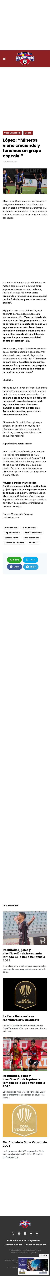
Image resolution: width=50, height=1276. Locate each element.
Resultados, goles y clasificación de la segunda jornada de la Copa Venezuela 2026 (24, 955)
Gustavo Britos (11, 537)
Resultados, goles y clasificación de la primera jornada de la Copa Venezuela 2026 (24, 1081)
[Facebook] (19, 1233)
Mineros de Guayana (14, 542)
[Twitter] (13, 1233)
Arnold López (11, 527)
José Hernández (31, 537)
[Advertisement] (25, 25)
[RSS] (37, 1233)
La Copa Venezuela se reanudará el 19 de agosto (21, 1018)
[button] (4, 58)
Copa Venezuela (12, 133)
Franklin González (33, 532)
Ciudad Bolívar (29, 527)
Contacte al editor (13, 1244)
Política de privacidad (35, 1244)
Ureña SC (33, 542)
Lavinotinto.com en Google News (23, 1240)
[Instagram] (25, 1233)
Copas (28, 133)
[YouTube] (31, 1233)
